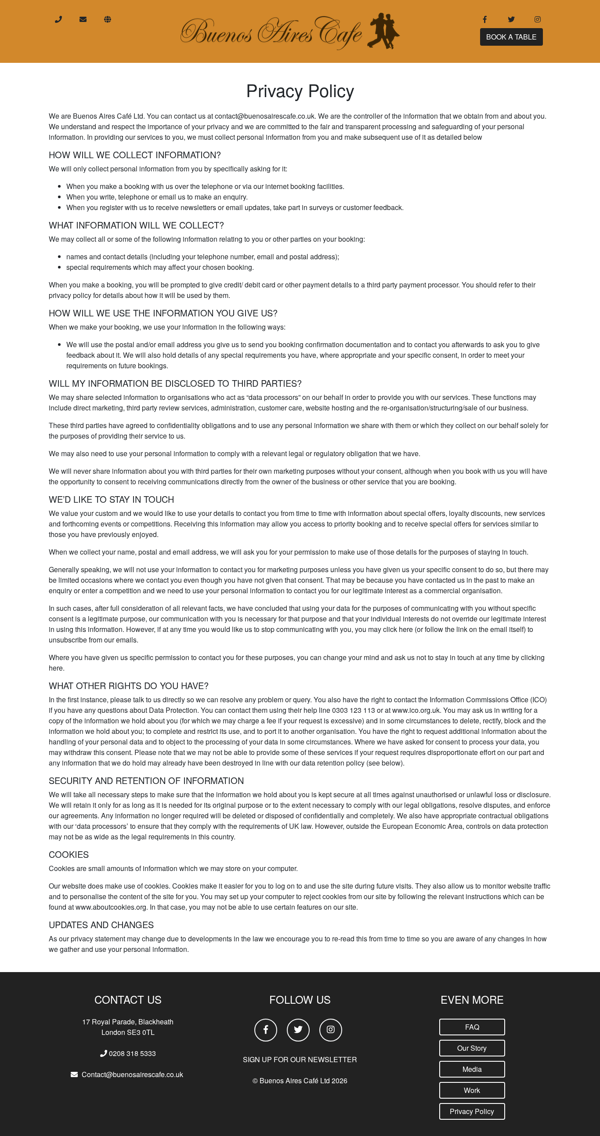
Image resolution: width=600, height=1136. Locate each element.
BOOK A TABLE (511, 37)
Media (472, 1069)
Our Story (472, 1048)
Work (472, 1090)
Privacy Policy (472, 1111)
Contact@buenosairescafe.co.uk (132, 1074)
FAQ (472, 1027)
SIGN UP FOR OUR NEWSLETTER (300, 1059)
